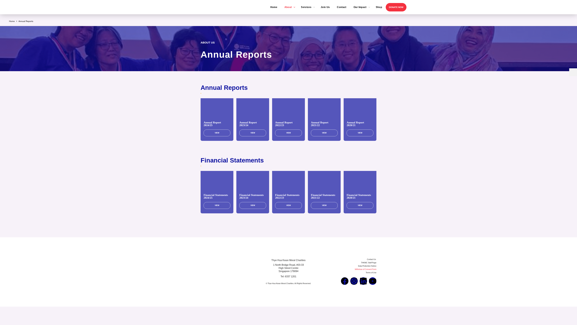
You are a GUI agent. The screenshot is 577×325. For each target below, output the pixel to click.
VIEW (217, 133)
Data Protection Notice (367, 266)
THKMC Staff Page (368, 263)
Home (12, 21)
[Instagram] (354, 281)
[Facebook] (344, 281)
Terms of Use (371, 273)
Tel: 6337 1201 (288, 276)
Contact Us (371, 259)
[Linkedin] (363, 281)
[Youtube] (372, 281)
